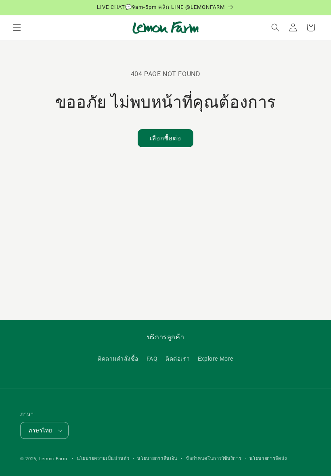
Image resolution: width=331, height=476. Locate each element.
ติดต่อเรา (178, 358)
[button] (17, 27)
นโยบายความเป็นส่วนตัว (103, 458)
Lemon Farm (53, 458)
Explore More (215, 358)
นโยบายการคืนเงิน (157, 458)
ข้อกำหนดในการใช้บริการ (214, 458)
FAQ (152, 358)
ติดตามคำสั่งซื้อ (118, 358)
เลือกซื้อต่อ (165, 138)
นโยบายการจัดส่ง (268, 458)
